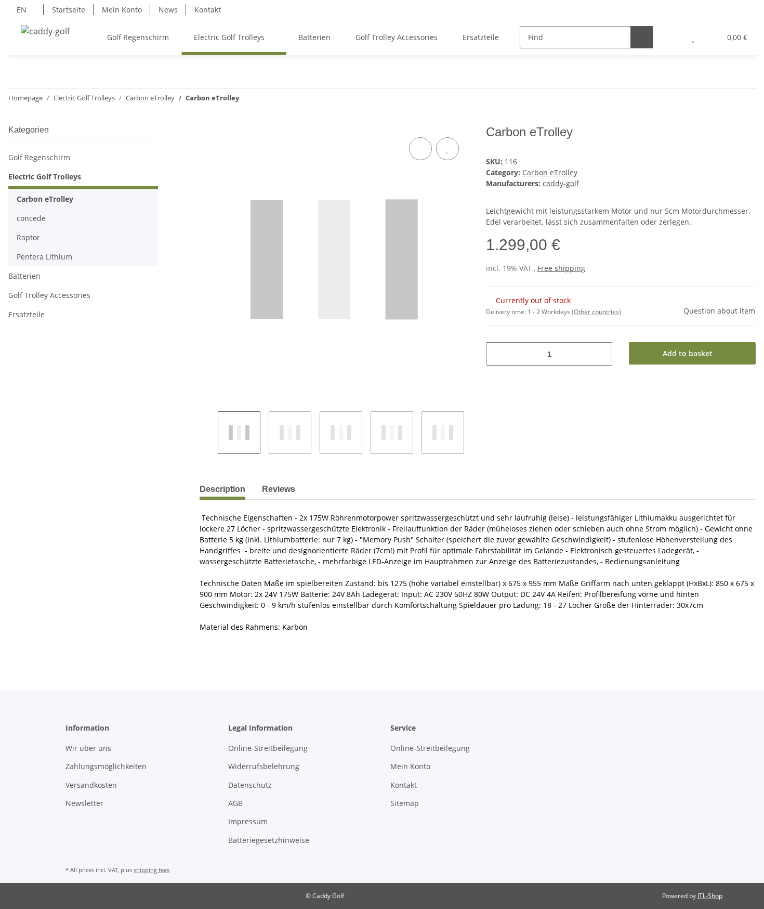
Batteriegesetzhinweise (268, 840)
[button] (672, 37)
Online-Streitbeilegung (268, 748)
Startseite (68, 10)
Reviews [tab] (278, 489)
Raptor (28, 237)
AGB (235, 803)
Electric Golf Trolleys (44, 176)
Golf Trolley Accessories (49, 295)
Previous (209, 432)
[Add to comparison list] (420, 148)
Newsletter (84, 803)
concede (31, 218)
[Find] (641, 37)
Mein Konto (122, 10)
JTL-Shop (709, 895)
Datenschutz (250, 785)
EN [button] (22, 10)
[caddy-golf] (45, 31)
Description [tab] (222, 489)
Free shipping (561, 268)
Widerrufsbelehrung (263, 766)
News (168, 10)
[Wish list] (693, 37)
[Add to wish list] (447, 148)
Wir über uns (88, 748)
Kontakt (207, 10)
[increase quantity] (600, 354)
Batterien (24, 276)
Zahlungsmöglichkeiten (106, 766)
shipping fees (151, 870)
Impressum (248, 821)
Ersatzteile (26, 314)
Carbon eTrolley (549, 172)
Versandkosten (91, 785)
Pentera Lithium (44, 257)
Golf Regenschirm (39, 157)
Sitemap (404, 803)
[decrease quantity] (497, 354)
